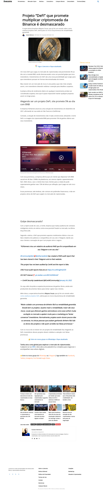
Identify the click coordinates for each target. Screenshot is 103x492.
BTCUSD (39, 424)
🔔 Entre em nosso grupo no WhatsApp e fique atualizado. (48, 339)
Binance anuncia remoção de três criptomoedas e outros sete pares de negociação (69, 416)
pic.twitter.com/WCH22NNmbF (46, 275)
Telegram (52, 356)
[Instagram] (13, 474)
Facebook (71, 356)
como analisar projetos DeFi (29, 296)
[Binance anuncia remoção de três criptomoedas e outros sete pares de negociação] (69, 407)
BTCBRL (33, 424)
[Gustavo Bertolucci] (24, 35)
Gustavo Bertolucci (30, 35)
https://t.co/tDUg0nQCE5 (56, 270)
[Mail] (36, 438)
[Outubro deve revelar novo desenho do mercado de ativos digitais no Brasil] (41, 407)
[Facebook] (32, 438)
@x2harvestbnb (41, 256)
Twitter (22, 358)
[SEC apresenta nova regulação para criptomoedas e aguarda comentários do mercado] (41, 388)
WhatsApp (42, 356)
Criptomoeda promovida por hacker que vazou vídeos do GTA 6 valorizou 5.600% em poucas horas (55, 398)
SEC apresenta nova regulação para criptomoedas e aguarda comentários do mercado (41, 398)
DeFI (53, 424)
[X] (39, 438)
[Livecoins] (8, 1)
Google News (45, 358)
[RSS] (16, 474)
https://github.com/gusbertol (38, 432)
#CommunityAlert (27, 256)
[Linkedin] (34, 438)
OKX (33, 347)
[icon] (98, 1)
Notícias (58, 424)
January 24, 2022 (66, 280)
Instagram (29, 358)
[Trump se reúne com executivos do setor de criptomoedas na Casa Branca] (27, 388)
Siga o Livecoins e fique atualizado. (50, 66)
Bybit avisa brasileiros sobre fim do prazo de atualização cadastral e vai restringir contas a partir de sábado (55, 416)
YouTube (36, 358)
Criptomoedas (47, 424)
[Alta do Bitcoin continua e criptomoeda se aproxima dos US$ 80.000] (27, 407)
